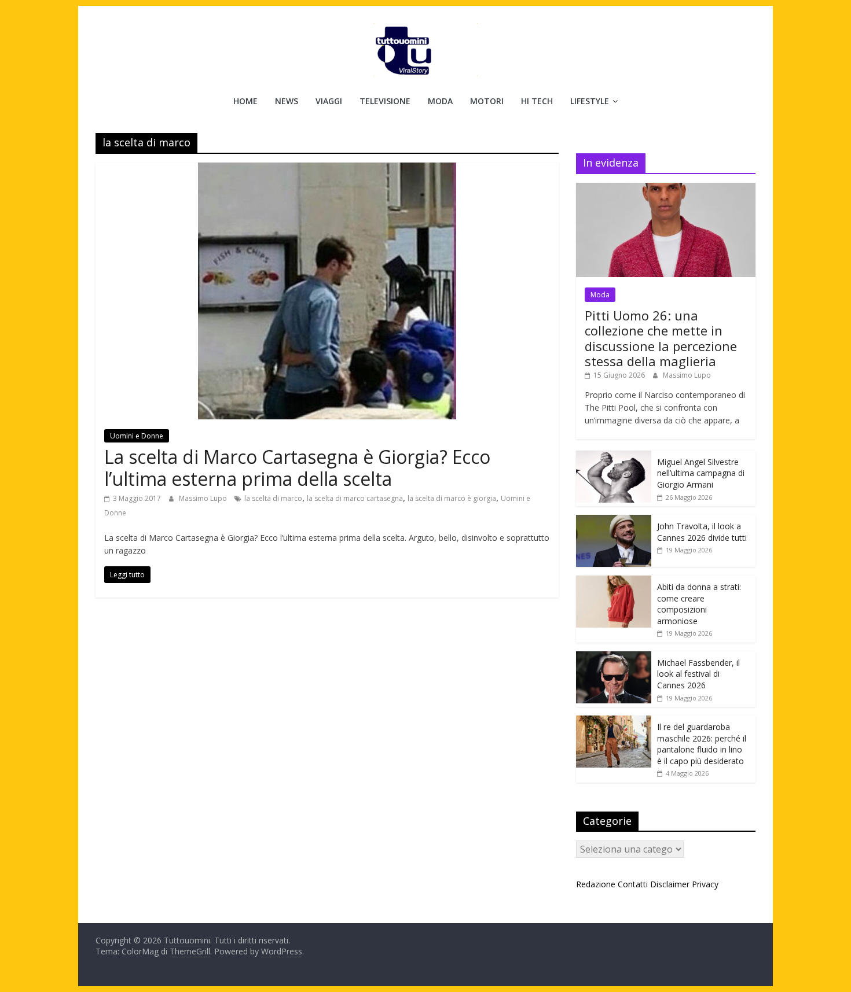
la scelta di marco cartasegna (355, 498)
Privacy (705, 884)
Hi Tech (537, 100)
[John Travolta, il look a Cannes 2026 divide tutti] (613, 520)
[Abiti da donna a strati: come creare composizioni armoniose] (613, 581)
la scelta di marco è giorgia (452, 498)
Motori (487, 100)
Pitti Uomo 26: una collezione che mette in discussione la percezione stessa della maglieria (661, 338)
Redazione (595, 884)
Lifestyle (589, 100)
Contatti (633, 884)
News (286, 100)
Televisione (385, 100)
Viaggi (329, 100)
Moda (440, 100)
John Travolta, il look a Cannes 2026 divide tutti (702, 532)
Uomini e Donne (136, 436)
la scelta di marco (273, 498)
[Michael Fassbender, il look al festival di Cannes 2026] (613, 657)
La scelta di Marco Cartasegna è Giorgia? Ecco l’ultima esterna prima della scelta (297, 467)
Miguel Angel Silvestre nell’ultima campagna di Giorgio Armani (700, 473)
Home (245, 100)
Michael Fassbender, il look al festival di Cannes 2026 (698, 674)
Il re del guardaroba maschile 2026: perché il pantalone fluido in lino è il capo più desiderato (701, 743)
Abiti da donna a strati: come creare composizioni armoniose (699, 603)
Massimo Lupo (204, 498)
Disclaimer (669, 884)
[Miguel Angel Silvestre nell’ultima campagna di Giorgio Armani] (613, 456)
